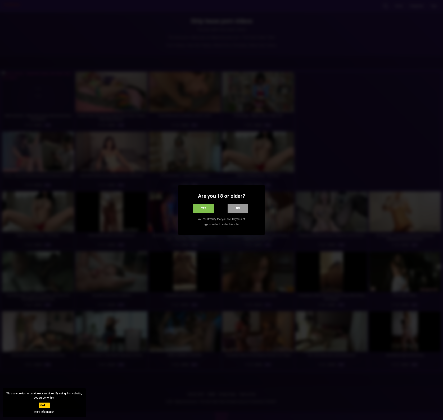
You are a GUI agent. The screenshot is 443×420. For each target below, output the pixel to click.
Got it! (44, 405)
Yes (203, 208)
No (238, 208)
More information (44, 411)
